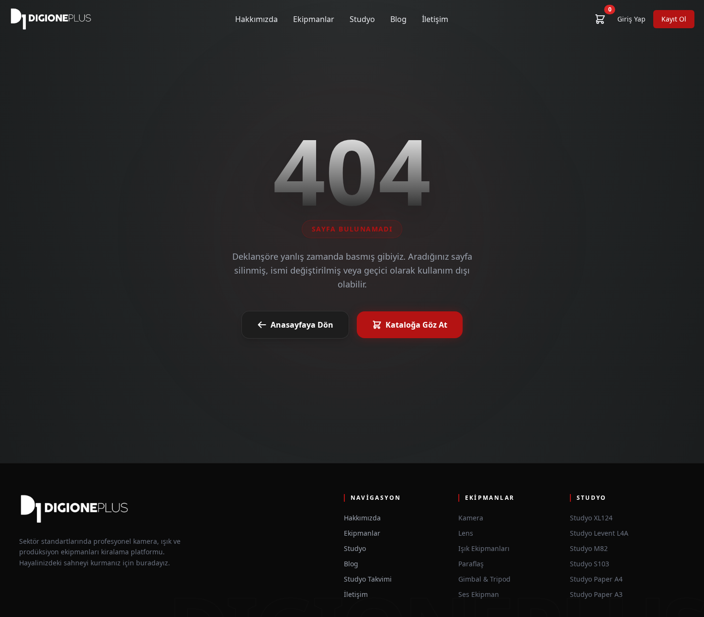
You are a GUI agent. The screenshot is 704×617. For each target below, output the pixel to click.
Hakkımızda (256, 19)
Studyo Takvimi (368, 579)
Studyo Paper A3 (596, 594)
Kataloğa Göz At (416, 325)
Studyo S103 (589, 563)
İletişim (435, 19)
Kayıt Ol (673, 18)
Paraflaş (471, 563)
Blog (398, 19)
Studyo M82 (589, 548)
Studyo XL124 (591, 517)
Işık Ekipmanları (484, 548)
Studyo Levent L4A (599, 533)
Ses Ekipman (478, 594)
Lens (465, 533)
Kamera (470, 517)
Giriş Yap (631, 18)
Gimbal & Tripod (484, 579)
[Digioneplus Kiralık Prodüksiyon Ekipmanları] (51, 19)
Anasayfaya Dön (302, 325)
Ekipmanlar (313, 19)
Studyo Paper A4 (596, 579)
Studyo (362, 19)
